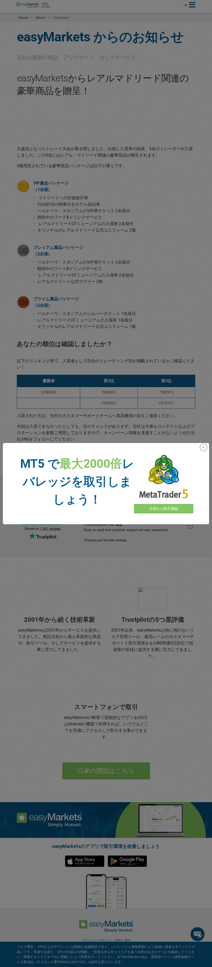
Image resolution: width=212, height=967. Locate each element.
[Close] (203, 447)
